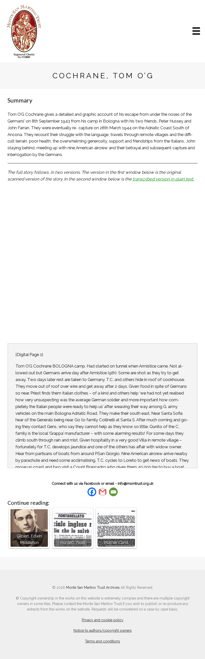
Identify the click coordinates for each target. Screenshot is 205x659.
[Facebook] (92, 492)
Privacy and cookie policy (103, 620)
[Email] (113, 492)
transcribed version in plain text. (163, 179)
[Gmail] (102, 492)
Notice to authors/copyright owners (103, 630)
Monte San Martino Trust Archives (93, 588)
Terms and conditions (102, 641)
